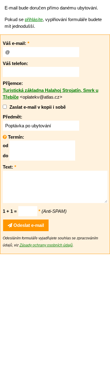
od (5, 145)
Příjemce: (13, 83)
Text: (9, 166)
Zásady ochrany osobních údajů (46, 245)
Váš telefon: (15, 63)
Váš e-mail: (16, 43)
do (5, 155)
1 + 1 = (10, 211)
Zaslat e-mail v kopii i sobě (37, 107)
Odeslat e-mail (28, 225)
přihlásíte (34, 19)
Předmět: (12, 116)
